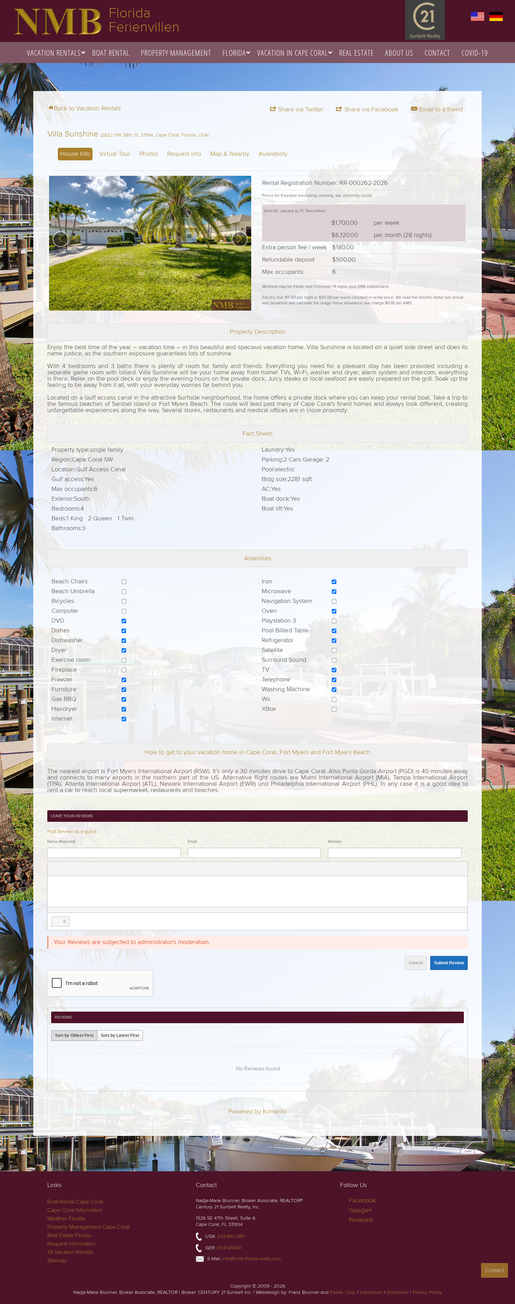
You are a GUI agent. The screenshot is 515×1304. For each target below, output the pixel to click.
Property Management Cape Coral (88, 1227)
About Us (399, 52)
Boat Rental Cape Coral (75, 1202)
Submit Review (449, 962)
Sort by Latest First (120, 1035)
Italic (64, 869)
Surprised (182, 869)
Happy (173, 869)
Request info (184, 154)
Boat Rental (111, 52)
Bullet (127, 869)
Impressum (371, 1292)
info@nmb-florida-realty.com (251, 1259)
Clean (155, 869)
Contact (437, 52)
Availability (273, 154)
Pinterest (361, 1220)
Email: (192, 841)
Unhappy (200, 869)
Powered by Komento (257, 1111)
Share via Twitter (299, 109)
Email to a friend (440, 109)
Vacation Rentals (54, 52)
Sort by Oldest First (74, 1035)
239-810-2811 (230, 1236)
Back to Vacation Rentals (87, 108)
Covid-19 (474, 52)
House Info (75, 154)
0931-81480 (229, 1248)
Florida (234, 52)
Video (100, 869)
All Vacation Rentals (70, 1252)
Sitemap (57, 1260)
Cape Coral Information (75, 1210)
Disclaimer (397, 1292)
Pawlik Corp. (343, 1292)
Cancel (416, 962)
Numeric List (118, 869)
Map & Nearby (229, 154)
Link (82, 869)
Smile (164, 869)
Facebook (362, 1200)
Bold (54, 869)
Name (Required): (61, 841)
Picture (91, 869)
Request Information (71, 1244)
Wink (209, 869)
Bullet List (109, 869)
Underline (73, 869)
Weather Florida (66, 1218)
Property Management (176, 52)
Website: (335, 841)
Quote (136, 869)
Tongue (191, 869)
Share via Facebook (370, 109)
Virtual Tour (114, 154)
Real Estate (356, 52)
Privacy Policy (427, 1292)
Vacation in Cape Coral (292, 52)
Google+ (360, 1210)
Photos (148, 154)
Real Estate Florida (69, 1235)
